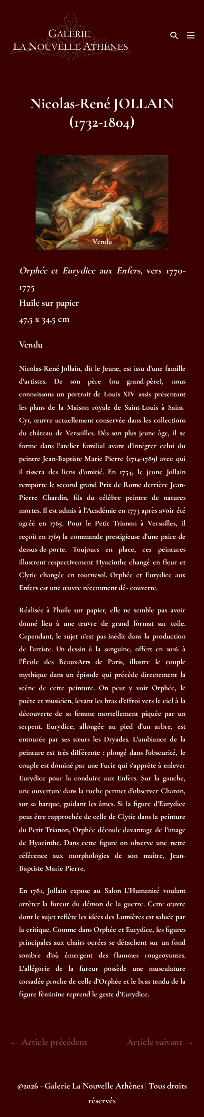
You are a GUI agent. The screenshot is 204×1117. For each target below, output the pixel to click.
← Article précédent (48, 1042)
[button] (174, 35)
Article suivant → (161, 1042)
